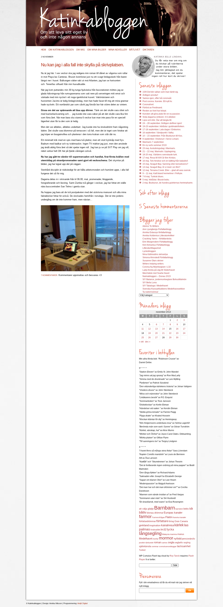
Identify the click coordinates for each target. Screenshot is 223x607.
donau (150, 512)
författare (162, 521)
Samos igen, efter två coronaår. (157, 98)
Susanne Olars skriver (153, 260)
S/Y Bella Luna (150, 282)
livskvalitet (155, 529)
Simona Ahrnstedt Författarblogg (158, 257)
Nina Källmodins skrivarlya (155, 254)
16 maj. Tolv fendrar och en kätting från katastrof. (165, 161)
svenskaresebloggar (167, 546)
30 (177, 337)
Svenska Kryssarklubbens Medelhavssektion (164, 289)
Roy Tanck (175, 556)
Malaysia (166, 534)
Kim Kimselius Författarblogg (156, 245)
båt (191, 508)
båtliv (142, 512)
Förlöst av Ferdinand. (153, 107)
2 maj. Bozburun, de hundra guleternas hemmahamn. (168, 183)
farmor (145, 516)
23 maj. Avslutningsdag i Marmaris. (159, 148)
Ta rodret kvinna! (150, 292)
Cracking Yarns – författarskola (157, 238)
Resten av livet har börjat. (155, 110)
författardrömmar (147, 521)
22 (170, 333)
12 (149, 329)
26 (149, 337)
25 (142, 337)
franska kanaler (179, 517)
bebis (186, 508)
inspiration (155, 525)
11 (142, 329)
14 (163, 329)
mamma (173, 534)
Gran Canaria (181, 521)
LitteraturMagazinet (152, 248)
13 (156, 329)
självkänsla (145, 546)
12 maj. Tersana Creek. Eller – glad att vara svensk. (167, 170)
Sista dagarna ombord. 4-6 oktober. (159, 117)
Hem (43, 49)
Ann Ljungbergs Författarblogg (157, 229)
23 (177, 333)
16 (177, 329)
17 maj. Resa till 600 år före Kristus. (159, 157)
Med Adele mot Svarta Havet (156, 273)
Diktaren (148, 49)
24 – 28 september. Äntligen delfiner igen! (162, 123)
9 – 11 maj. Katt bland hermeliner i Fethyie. (163, 173)
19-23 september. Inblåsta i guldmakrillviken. (164, 126)
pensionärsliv (188, 538)
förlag (171, 521)
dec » (147, 341)
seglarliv (179, 542)
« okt (141, 341)
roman (157, 542)
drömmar (158, 512)
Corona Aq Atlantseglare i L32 (157, 267)
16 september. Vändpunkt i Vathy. (158, 132)
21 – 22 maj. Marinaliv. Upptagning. (159, 151)
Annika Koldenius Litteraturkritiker (158, 235)
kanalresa (167, 525)
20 (156, 333)
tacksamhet (183, 546)
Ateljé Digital (82, 603)
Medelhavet (145, 538)
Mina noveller (118, 49)
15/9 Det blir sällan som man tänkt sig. (160, 92)
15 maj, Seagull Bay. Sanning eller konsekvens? (165, 164)
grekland (144, 525)
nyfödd (177, 538)
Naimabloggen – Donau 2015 (157, 276)
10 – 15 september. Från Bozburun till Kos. (163, 136)
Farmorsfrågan (158, 517)
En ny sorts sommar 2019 (155, 145)
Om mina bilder (96, 49)
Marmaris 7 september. (153, 142)
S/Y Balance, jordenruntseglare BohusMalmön (164, 279)
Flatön (168, 517)
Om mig (80, 49)
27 (156, 337)
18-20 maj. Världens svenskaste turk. (160, 154)
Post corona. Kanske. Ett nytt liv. (157, 101)
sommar (155, 546)
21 (163, 333)
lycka (170, 529)
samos (164, 543)
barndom (179, 509)
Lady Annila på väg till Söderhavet (159, 270)
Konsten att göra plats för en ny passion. (161, 114)
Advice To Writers (151, 226)
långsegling (150, 533)
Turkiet (142, 550)
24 (184, 333)
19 (149, 333)
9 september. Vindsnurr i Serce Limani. (161, 139)
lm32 (163, 529)
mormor (166, 538)
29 (170, 337)
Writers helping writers (153, 264)
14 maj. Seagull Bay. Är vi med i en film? (161, 167)
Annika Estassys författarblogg (157, 232)
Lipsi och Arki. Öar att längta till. (157, 120)
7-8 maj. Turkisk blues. (153, 176)
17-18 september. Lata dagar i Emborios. (162, 129)
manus (180, 534)
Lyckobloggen (149, 251)
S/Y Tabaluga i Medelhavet (155, 285)
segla (171, 542)
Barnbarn (164, 508)
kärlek (179, 525)
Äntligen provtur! (150, 95)
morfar (155, 539)
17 (184, 329)
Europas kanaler (173, 512)
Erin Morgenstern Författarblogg (158, 242)
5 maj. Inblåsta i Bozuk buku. (156, 179)
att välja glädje (146, 508)
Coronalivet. (148, 104)
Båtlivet (134, 49)
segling (186, 542)
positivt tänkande (146, 543)
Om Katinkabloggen (61, 49)
